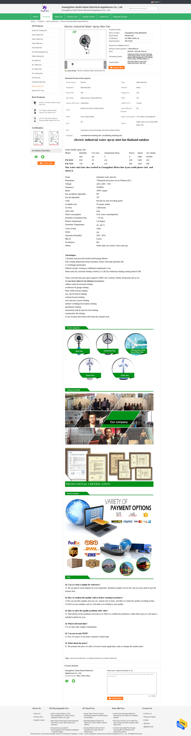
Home (35, 17)
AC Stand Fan (37, 69)
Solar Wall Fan (37, 43)
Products (46, 17)
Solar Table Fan (37, 39)
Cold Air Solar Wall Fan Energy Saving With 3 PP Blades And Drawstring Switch (124, 730)
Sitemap (147, 723)
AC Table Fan (37, 65)
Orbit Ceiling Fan (38, 56)
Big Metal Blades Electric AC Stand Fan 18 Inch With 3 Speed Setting (95, 723)
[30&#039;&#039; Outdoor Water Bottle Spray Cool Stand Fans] (35, 111)
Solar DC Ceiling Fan (39, 30)
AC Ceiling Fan (37, 73)
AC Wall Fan (36, 60)
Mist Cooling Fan (52, 21)
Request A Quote (120, 17)
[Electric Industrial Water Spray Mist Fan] (35, 103)
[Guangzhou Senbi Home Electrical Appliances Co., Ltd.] (45, 8)
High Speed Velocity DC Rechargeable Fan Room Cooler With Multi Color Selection (64, 723)
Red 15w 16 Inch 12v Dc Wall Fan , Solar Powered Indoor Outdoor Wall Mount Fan (126, 723)
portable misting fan (110, 658)
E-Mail (146, 720)
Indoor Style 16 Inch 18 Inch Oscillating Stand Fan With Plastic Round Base (96, 715)
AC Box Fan (36, 78)
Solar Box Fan (37, 48)
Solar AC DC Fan (38, 90)
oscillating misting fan (94, 658)
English (156, 2)
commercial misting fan (77, 658)
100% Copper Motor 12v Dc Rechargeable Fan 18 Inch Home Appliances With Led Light (62, 715)
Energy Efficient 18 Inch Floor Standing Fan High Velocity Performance (94, 730)
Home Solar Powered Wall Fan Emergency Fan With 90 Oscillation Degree (125, 715)
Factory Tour (72, 17)
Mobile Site (149, 727)
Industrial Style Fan (38, 82)
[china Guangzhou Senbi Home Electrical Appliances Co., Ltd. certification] (38, 138)
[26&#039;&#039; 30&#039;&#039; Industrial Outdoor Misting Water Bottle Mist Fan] (35, 119)
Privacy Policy (35, 734)
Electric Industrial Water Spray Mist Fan (91, 71)
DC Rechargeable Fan (40, 52)
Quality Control (88, 17)
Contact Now (118, 67)
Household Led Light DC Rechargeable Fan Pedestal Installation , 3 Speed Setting (65, 730)
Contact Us (103, 17)
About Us (58, 17)
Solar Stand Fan (37, 35)
